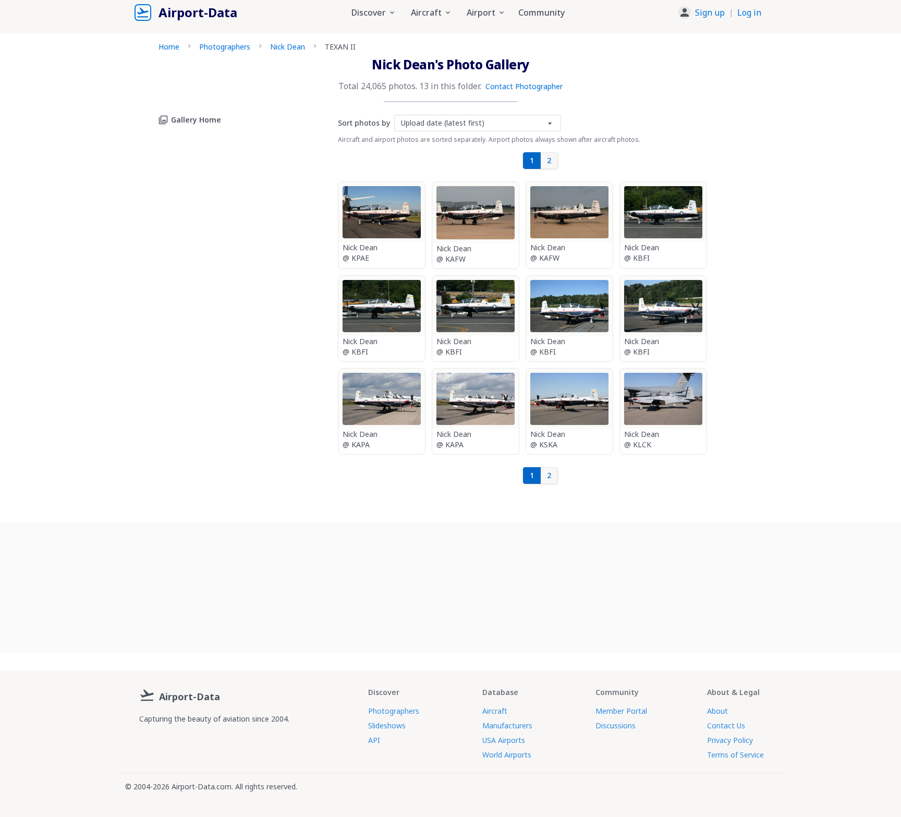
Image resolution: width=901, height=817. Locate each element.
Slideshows (387, 725)
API (374, 740)
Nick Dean (287, 47)
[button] (720, 12)
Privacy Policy (730, 740)
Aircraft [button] (426, 12)
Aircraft (494, 711)
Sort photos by (364, 123)
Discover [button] (368, 12)
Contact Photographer (524, 86)
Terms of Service (735, 755)
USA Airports (503, 740)
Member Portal (621, 711)
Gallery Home (196, 120)
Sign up (710, 12)
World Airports (506, 755)
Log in (749, 12)
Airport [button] (481, 12)
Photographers (224, 47)
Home (169, 47)
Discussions (615, 725)
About (717, 711)
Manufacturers (507, 725)
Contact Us (726, 725)
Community (541, 12)
